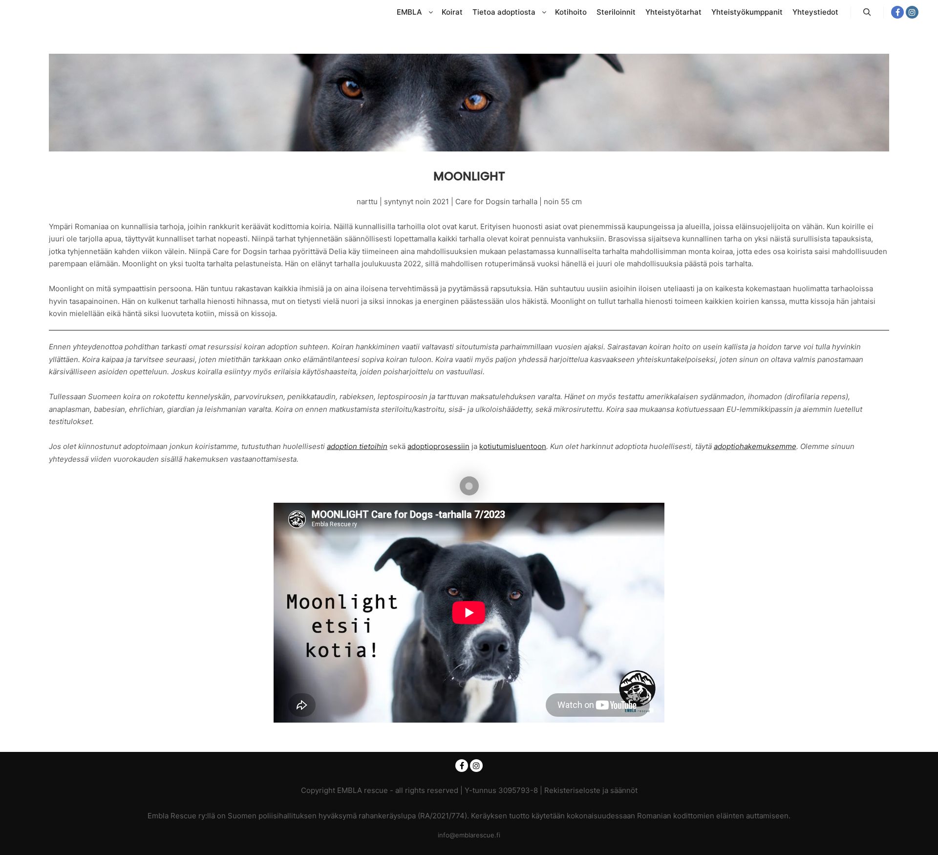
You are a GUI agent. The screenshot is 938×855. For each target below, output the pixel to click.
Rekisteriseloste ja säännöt (591, 790)
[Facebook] (897, 12)
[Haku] (867, 12)
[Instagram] (912, 12)
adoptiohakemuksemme (755, 446)
